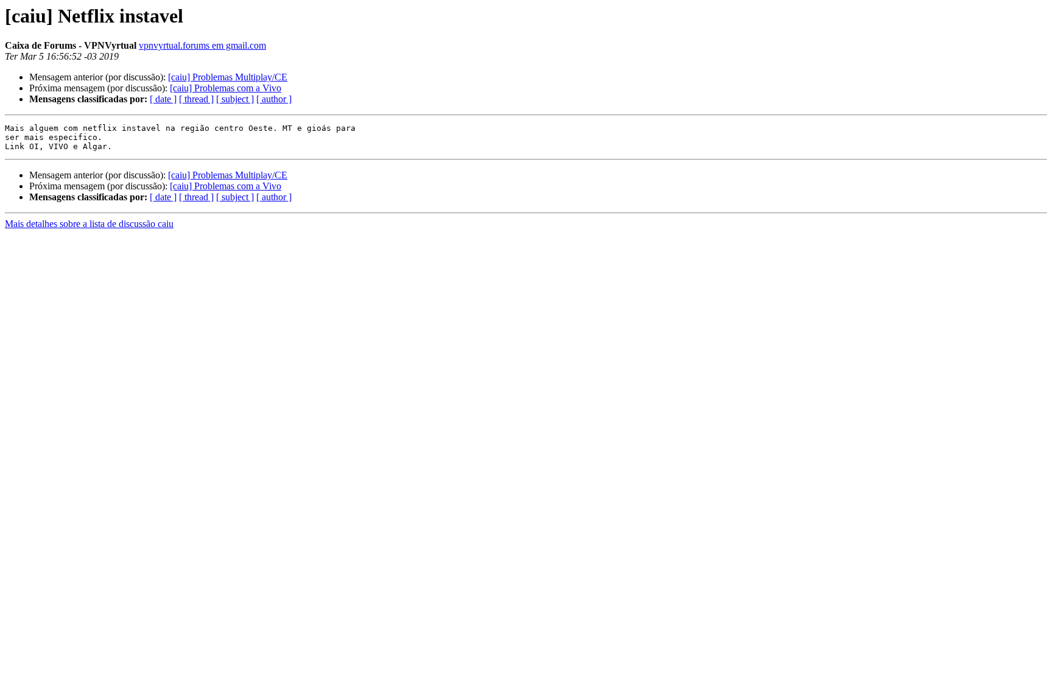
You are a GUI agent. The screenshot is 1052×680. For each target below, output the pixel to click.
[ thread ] (196, 99)
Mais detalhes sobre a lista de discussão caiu (89, 224)
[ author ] (274, 99)
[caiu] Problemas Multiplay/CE (227, 77)
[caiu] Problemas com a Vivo (225, 88)
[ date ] (163, 99)
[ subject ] (235, 99)
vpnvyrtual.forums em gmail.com (202, 45)
